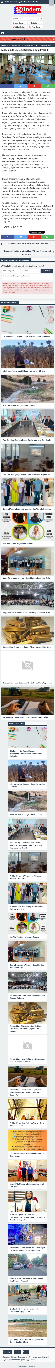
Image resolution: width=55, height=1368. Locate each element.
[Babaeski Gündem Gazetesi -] (27, 10)
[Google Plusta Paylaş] (34, 86)
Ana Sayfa (19, 23)
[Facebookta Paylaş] (6, 86)
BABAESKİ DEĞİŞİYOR (20, 39)
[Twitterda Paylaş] (20, 86)
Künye (25, 1352)
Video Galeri (20, 27)
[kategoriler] (52, 32)
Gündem (17, 45)
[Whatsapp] (48, 86)
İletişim (34, 23)
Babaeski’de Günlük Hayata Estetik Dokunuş (28, 243)
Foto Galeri (35, 27)
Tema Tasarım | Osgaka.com (27, 1366)
